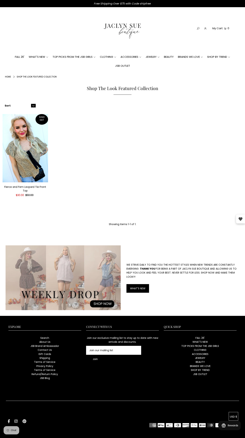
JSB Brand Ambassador (44, 346)
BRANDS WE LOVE (200, 366)
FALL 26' (200, 338)
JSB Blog (45, 378)
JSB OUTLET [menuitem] (122, 66)
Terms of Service (44, 362)
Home (8, 76)
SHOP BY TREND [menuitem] (217, 57)
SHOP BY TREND (200, 370)
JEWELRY (200, 358)
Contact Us (45, 350)
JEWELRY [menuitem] (151, 57)
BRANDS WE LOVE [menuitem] (189, 57)
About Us (44, 342)
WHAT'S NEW (137, 288)
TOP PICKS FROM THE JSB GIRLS (200, 346)
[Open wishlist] (240, 219)
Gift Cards (44, 354)
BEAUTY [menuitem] (169, 57)
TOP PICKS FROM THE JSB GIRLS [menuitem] (73, 57)
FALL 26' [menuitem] (19, 57)
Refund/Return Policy (45, 374)
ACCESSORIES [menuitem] (129, 57)
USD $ (233, 416)
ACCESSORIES (200, 354)
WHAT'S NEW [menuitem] (37, 57)
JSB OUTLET (200, 374)
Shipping (44, 358)
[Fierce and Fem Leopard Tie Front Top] (25, 148)
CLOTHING (200, 350)
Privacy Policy (44, 366)
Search (44, 338)
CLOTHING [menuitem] (106, 57)
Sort (8, 105)
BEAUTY (200, 362)
